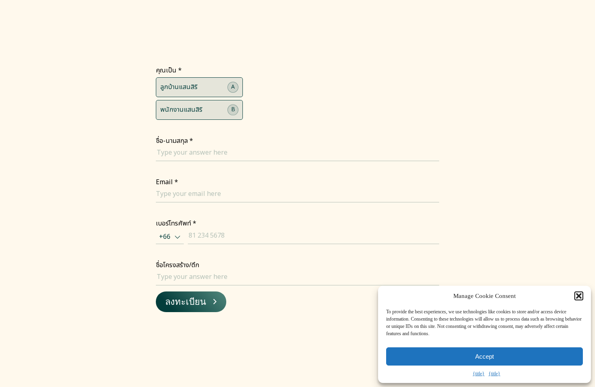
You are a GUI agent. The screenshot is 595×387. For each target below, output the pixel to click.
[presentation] (191, 301)
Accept (484, 356)
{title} (478, 373)
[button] (579, 296)
